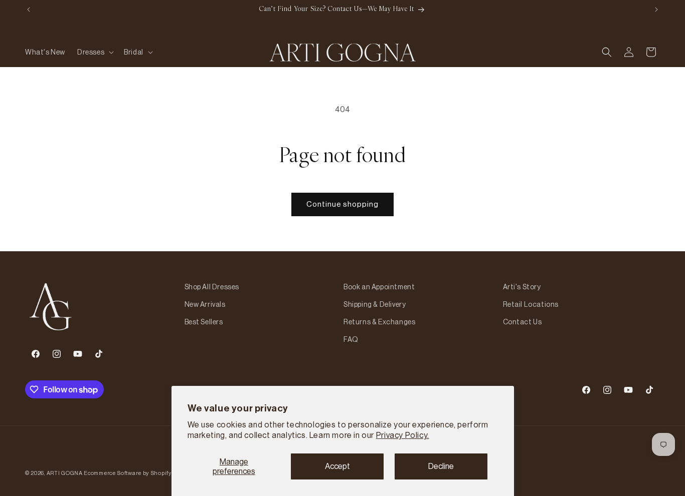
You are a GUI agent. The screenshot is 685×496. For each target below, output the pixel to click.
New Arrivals (205, 304)
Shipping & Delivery (375, 304)
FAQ (351, 339)
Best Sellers (204, 322)
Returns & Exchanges (379, 322)
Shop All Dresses (212, 287)
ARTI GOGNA (65, 473)
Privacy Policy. (402, 434)
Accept (337, 465)
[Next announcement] (656, 9)
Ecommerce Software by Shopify (127, 473)
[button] (94, 52)
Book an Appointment (379, 287)
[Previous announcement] (29, 9)
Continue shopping (342, 204)
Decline (441, 465)
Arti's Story (522, 287)
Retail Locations (531, 304)
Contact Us (522, 322)
